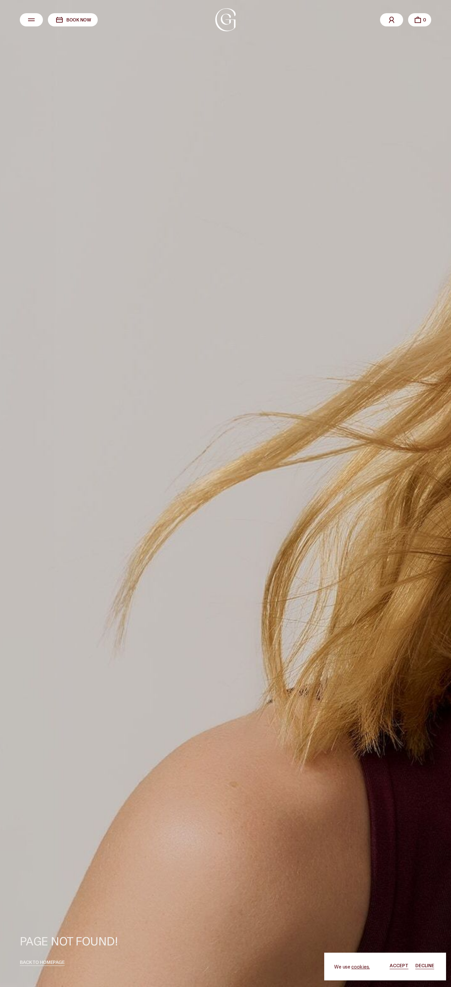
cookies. (360, 967)
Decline (424, 965)
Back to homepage (42, 962)
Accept (399, 965)
